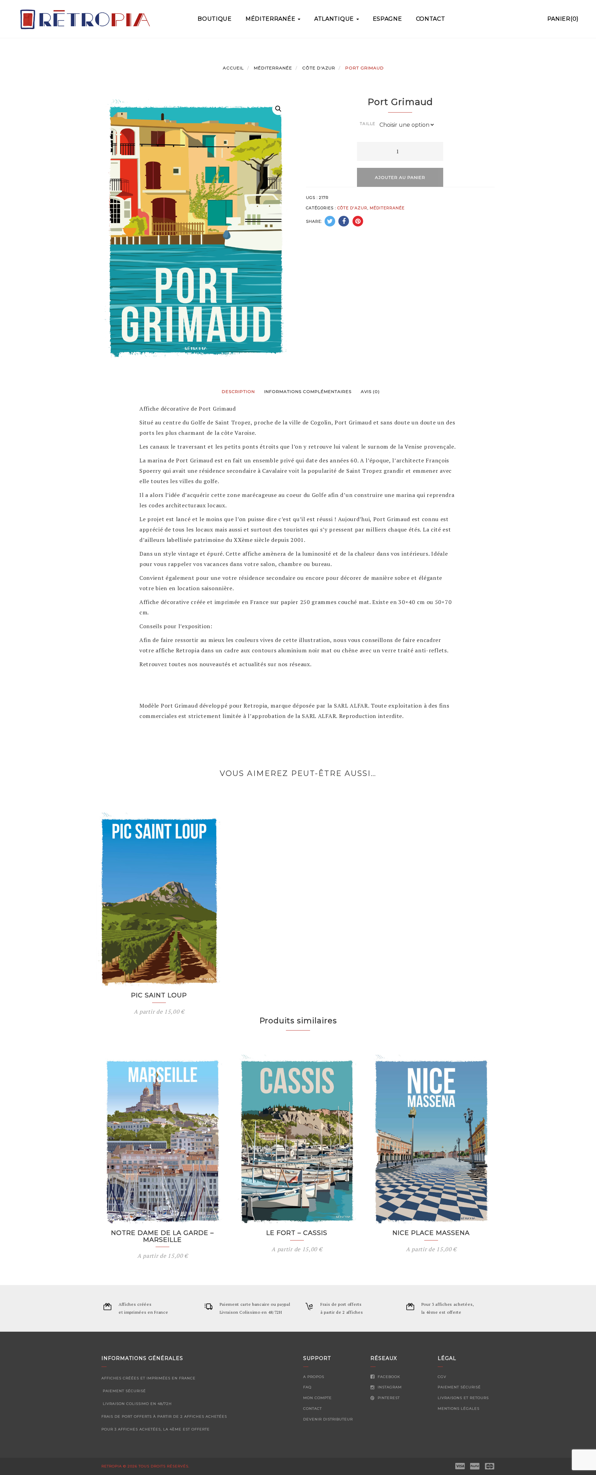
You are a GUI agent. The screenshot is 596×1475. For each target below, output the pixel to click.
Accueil (233, 67)
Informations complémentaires (307, 391)
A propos (313, 1377)
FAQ (307, 1387)
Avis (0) (370, 391)
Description (238, 391)
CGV (442, 1377)
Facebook (388, 1377)
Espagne (387, 19)
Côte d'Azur (318, 67)
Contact (430, 19)
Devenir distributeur (328, 1419)
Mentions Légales (458, 1408)
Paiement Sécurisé (459, 1387)
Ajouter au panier (400, 177)
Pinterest (388, 1398)
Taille (368, 123)
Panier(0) (563, 19)
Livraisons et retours (463, 1398)
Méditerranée (271, 19)
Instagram (389, 1387)
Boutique (215, 19)
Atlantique (335, 19)
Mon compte (317, 1398)
